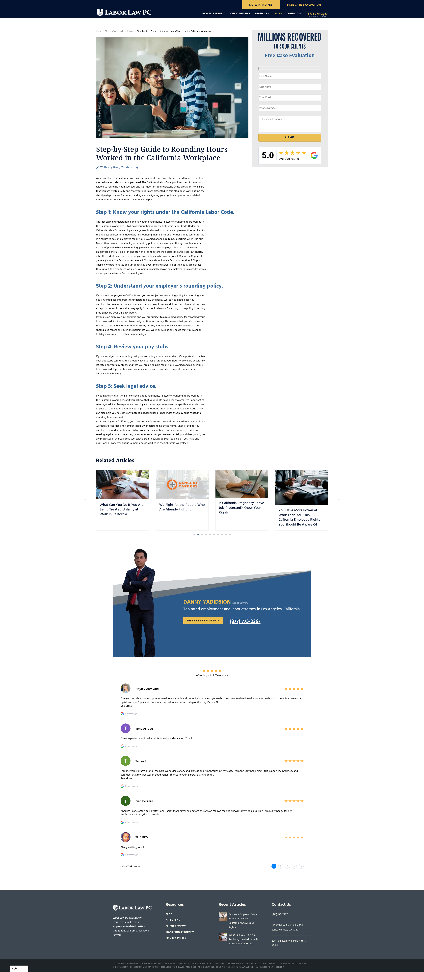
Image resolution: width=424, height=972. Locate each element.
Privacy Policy (176, 938)
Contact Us (294, 14)
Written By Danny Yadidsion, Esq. (119, 167)
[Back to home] (124, 11)
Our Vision (173, 920)
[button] (87, 500)
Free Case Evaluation (304, 5)
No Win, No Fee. (261, 5)
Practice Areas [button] (212, 14)
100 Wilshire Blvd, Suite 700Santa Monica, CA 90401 (287, 927)
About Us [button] (261, 14)
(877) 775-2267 (280, 914)
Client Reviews (240, 14)
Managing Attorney (180, 932)
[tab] (194, 534)
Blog (278, 14)
